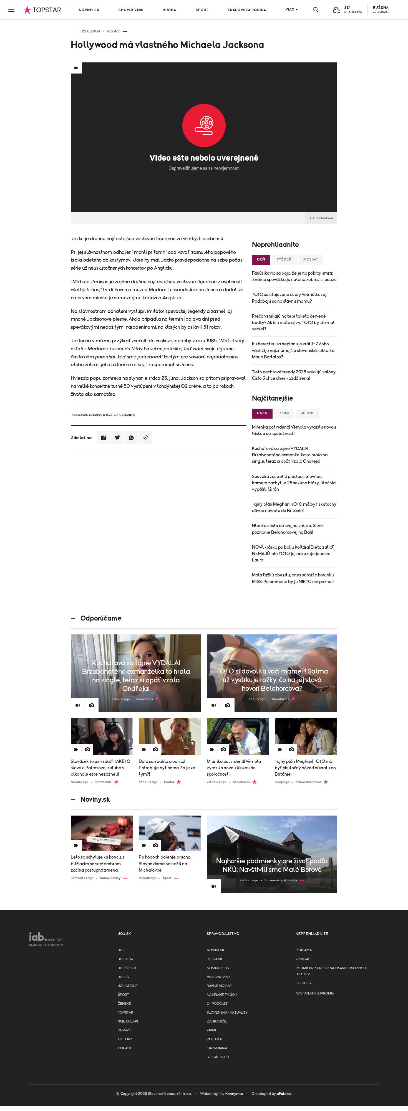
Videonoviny (218, 977)
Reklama (304, 950)
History (125, 1039)
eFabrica (284, 1094)
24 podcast (217, 1004)
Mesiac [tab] (310, 259)
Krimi (211, 1030)
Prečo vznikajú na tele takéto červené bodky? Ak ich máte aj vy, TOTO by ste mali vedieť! (294, 322)
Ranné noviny (219, 986)
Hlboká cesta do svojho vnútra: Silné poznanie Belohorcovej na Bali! (287, 528)
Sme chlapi (128, 1021)
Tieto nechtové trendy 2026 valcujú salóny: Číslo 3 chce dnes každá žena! (294, 375)
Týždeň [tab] (284, 259)
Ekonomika (217, 1048)
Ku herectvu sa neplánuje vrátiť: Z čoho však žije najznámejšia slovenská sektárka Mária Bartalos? (293, 350)
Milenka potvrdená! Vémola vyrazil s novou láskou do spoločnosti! (294, 430)
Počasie (125, 1048)
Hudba (169, 10)
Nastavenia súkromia (315, 993)
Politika (214, 1039)
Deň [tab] (261, 259)
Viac (290, 9)
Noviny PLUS (218, 968)
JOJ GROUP (128, 986)
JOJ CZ (124, 977)
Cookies (303, 983)
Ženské (124, 1004)
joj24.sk (214, 959)
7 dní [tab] (284, 413)
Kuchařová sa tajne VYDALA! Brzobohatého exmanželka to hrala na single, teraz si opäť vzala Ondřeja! (290, 455)
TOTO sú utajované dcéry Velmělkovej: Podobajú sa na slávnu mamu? (289, 297)
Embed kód (324, 218)
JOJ (121, 950)
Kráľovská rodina (247, 10)
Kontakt (303, 959)
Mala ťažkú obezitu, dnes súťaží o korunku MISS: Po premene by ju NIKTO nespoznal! (293, 578)
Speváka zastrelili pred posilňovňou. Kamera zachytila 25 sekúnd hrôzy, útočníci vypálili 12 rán (294, 483)
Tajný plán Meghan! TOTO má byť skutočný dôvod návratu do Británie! (294, 507)
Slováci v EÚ (218, 1057)
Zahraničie (217, 1021)
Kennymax (234, 1094)
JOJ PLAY (126, 959)
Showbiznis (131, 10)
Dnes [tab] (262, 413)
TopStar (125, 1012)
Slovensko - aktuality (227, 1012)
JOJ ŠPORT (127, 968)
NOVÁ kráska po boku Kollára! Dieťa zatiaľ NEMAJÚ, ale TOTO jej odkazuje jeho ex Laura (293, 553)
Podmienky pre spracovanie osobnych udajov (331, 971)
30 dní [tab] (307, 413)
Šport (202, 10)
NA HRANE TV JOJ (222, 995)
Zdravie (125, 1030)
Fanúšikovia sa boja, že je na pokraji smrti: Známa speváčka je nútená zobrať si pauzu (294, 276)
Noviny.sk (89, 10)
